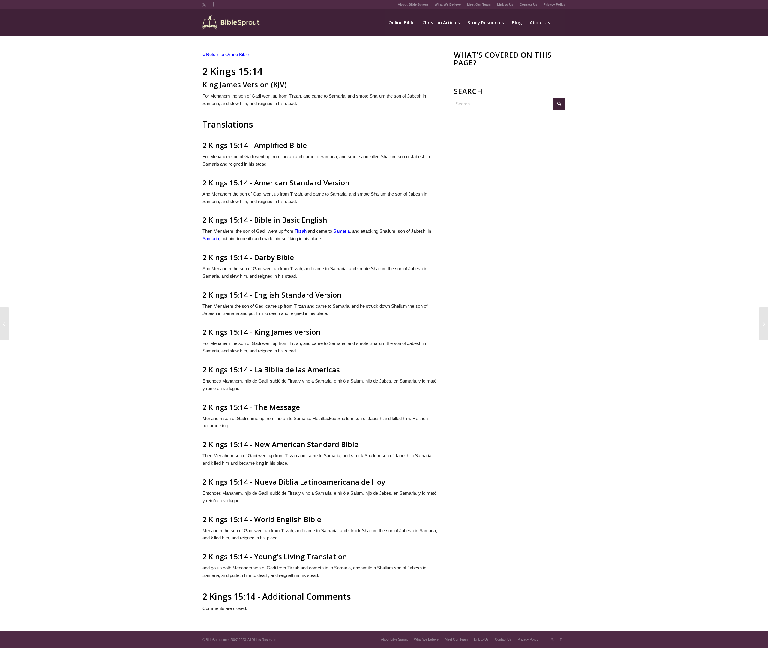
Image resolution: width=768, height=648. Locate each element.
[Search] (560, 22)
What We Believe (448, 4)
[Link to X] (204, 4)
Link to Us (505, 4)
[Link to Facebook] (213, 4)
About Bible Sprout (413, 4)
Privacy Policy (555, 4)
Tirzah (301, 231)
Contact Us (528, 4)
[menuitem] (413, 4)
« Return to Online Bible (225, 54)
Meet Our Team (479, 4)
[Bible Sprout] (231, 22)
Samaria (341, 231)
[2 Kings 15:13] (4, 324)
